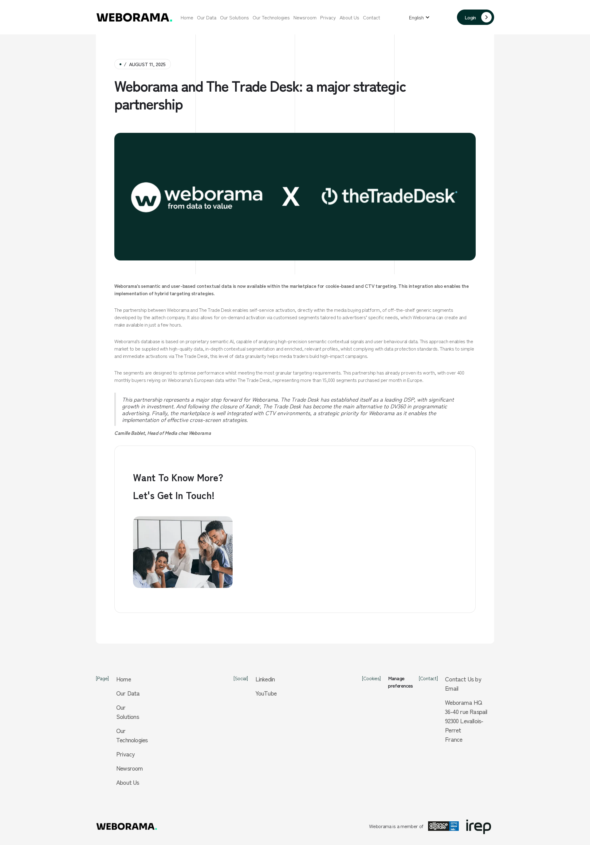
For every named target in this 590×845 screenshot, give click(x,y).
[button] (419, 17)
